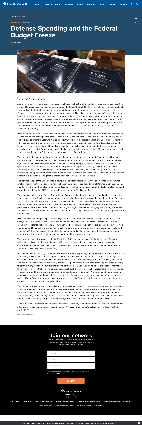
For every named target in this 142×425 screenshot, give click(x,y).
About (113, 4)
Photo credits (98, 406)
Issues (80, 4)
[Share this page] (136, 22)
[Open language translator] (131, 4)
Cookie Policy (27, 402)
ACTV (57, 4)
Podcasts (68, 4)
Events (48, 4)
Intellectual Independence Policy (65, 402)
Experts (103, 4)
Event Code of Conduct (84, 406)
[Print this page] (136, 18)
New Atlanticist (16, 22)
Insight (37, 4)
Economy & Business (18, 16)
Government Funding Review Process (89, 402)
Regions (91, 4)
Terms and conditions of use (43, 402)
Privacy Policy (77, 371)
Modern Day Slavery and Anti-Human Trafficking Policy (56, 406)
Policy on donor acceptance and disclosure (117, 402)
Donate (123, 4)
